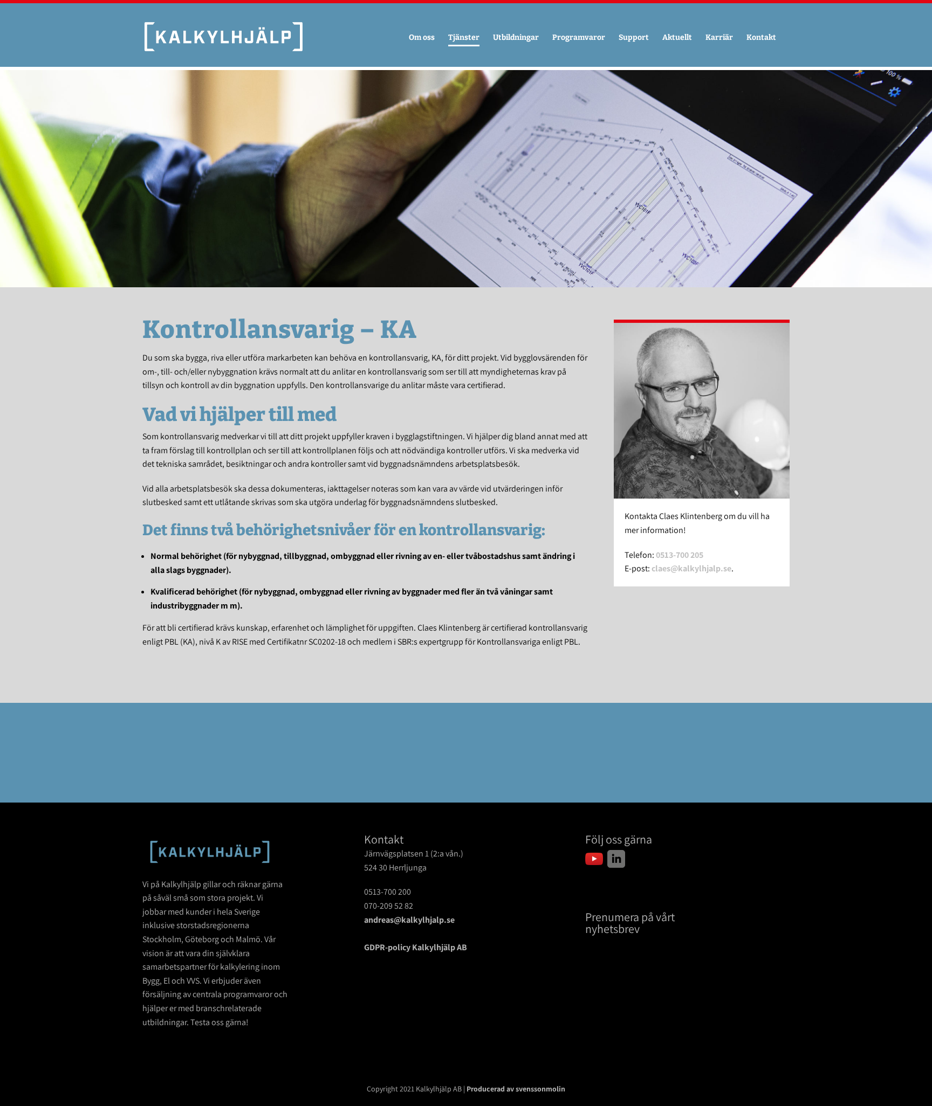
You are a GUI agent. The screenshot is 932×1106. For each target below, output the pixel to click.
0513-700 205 (679, 555)
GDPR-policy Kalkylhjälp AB (415, 947)
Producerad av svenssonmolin (516, 1089)
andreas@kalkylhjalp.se (409, 919)
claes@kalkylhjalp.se (691, 568)
